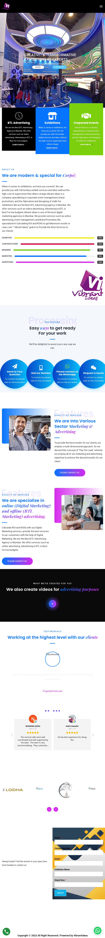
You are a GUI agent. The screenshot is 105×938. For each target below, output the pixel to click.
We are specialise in (26, 508)
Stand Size (60, 880)
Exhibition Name (62, 869)
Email (57, 859)
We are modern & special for (44, 175)
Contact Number (63, 848)
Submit (60, 893)
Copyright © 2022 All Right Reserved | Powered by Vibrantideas (52, 935)
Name (57, 837)
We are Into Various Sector (75, 426)
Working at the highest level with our (53, 637)
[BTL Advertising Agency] (6, 6)
